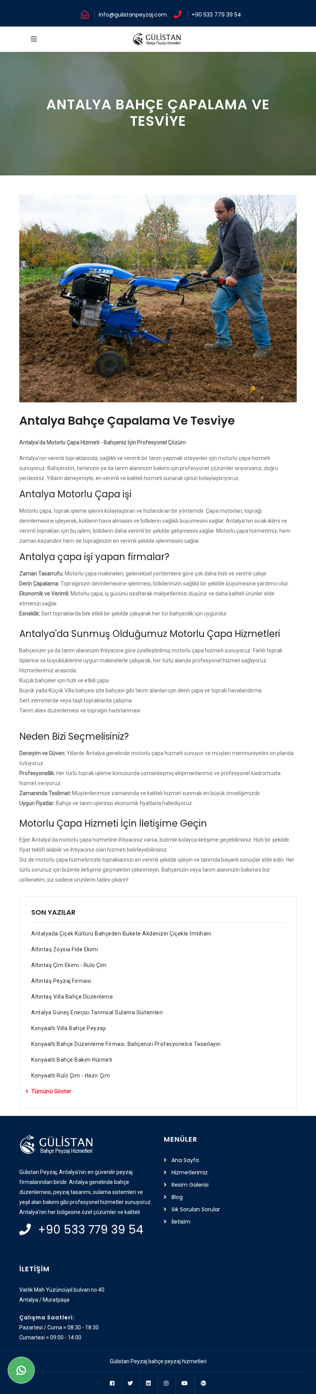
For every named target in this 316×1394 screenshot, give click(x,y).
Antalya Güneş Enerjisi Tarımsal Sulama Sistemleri (97, 1012)
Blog (177, 1197)
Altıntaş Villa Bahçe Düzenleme (72, 997)
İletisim (180, 1222)
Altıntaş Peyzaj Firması (61, 981)
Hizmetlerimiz (189, 1172)
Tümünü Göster (51, 1091)
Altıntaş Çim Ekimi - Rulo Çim (69, 965)
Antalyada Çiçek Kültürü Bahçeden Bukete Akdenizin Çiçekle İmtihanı (121, 933)
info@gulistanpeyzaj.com (133, 14)
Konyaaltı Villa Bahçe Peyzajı (68, 1028)
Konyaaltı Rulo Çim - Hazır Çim (70, 1075)
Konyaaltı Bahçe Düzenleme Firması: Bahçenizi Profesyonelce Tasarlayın (126, 1044)
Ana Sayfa (185, 1160)
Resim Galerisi (189, 1185)
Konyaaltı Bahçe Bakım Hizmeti (72, 1060)
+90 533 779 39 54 (216, 14)
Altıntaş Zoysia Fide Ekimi (64, 949)
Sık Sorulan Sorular (195, 1209)
